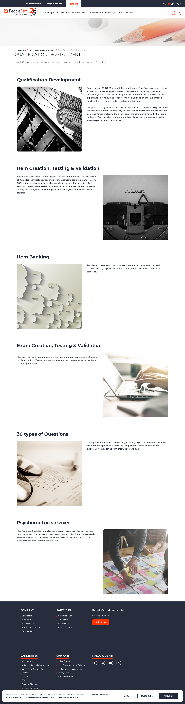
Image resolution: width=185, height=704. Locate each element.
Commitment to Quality (32, 669)
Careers (25, 673)
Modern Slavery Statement (70, 669)
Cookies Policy (71, 697)
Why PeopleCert (65, 616)
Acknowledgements (67, 676)
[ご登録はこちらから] (180, 13)
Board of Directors (30, 684)
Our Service (63, 619)
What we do (27, 661)
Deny (126, 696)
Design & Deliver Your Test (42, 50)
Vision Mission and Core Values (35, 665)
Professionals (33, 4)
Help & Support (64, 661)
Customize (147, 696)
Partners (73, 4)
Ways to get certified (31, 627)
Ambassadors (28, 623)
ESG (24, 680)
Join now (100, 622)
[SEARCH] (164, 4)
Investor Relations (30, 688)
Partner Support (65, 627)
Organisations (28, 631)
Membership (27, 619)
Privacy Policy (64, 673)
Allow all (168, 696)
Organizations (54, 4)
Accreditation (63, 623)
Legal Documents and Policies (71, 665)
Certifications (27, 616)
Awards (25, 676)
